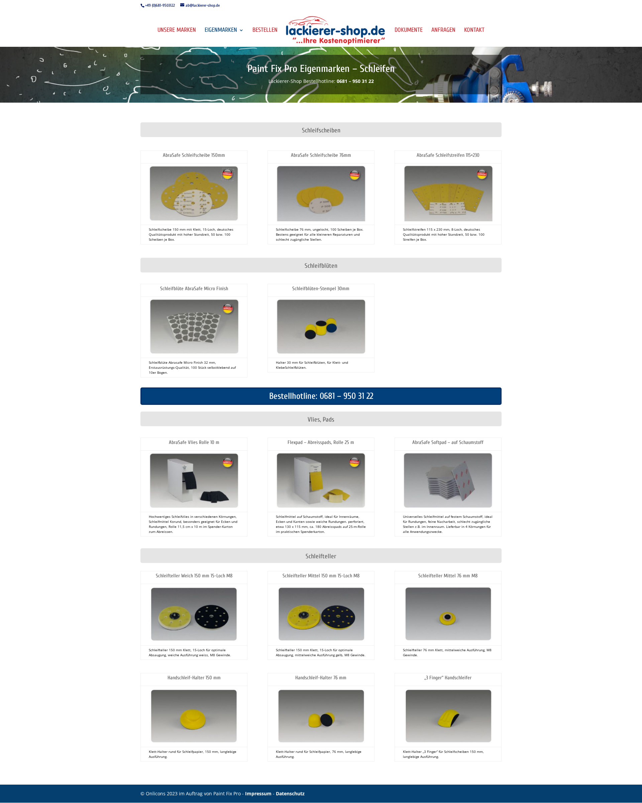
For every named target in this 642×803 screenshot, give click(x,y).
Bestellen (265, 30)
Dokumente (409, 30)
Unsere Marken (176, 30)
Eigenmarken (221, 30)
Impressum (259, 793)
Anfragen (443, 30)
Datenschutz (290, 793)
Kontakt (474, 30)
